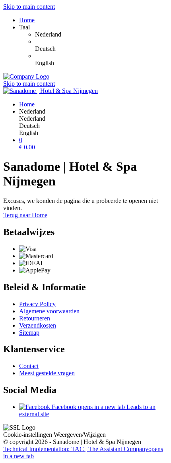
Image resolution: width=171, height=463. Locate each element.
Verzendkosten (37, 325)
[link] (101, 34)
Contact (29, 366)
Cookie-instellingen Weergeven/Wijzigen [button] (54, 434)
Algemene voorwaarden (49, 311)
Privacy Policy (37, 304)
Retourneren (34, 318)
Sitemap (29, 332)
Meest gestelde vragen (47, 373)
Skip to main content (29, 6)
